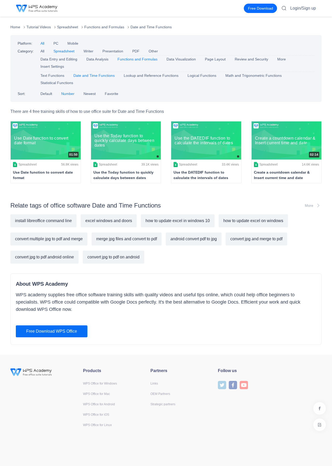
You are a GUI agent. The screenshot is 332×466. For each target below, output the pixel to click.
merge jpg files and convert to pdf (126, 239)
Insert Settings (52, 66)
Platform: (25, 43)
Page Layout (215, 59)
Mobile (72, 43)
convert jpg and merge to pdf (256, 239)
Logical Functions (202, 75)
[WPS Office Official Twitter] (222, 384)
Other (153, 51)
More (281, 59)
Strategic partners (162, 404)
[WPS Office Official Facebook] (233, 384)
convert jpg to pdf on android (113, 257)
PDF (136, 51)
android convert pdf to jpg (193, 239)
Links (154, 383)
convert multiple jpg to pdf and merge (49, 239)
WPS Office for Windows (100, 383)
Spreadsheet (67, 27)
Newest (90, 94)
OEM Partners (160, 394)
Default (46, 94)
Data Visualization (181, 59)
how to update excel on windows (253, 220)
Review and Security (251, 59)
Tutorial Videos (38, 27)
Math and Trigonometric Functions (253, 75)
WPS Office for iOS (96, 414)
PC (55, 43)
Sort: (21, 94)
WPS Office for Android (99, 404)
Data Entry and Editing (58, 59)
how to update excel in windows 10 (178, 220)
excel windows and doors (108, 220)
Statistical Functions (56, 83)
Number (67, 94)
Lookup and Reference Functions (151, 75)
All (42, 43)
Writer (88, 51)
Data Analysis (97, 59)
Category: (26, 51)
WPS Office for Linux (97, 425)
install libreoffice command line (43, 220)
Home (15, 27)
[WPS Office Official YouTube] (244, 384)
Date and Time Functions (151, 27)
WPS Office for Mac (96, 394)
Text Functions (52, 75)
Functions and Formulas (104, 27)
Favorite (111, 94)
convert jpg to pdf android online (44, 257)
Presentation (112, 51)
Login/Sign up (303, 8)
